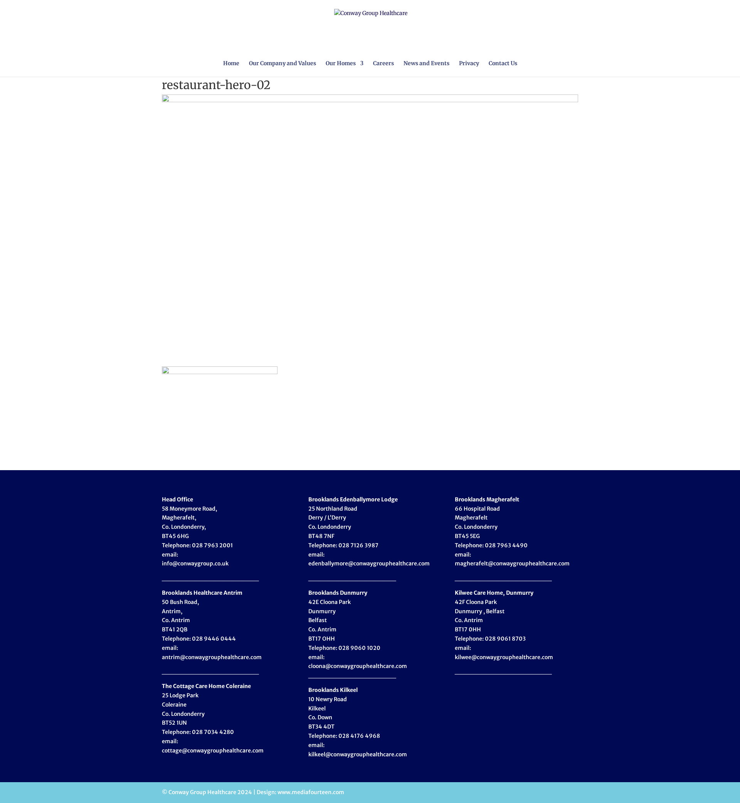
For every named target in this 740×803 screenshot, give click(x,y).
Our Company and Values (282, 64)
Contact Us (503, 64)
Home (231, 64)
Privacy (469, 64)
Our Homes (341, 64)
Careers (383, 64)
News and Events (426, 64)
